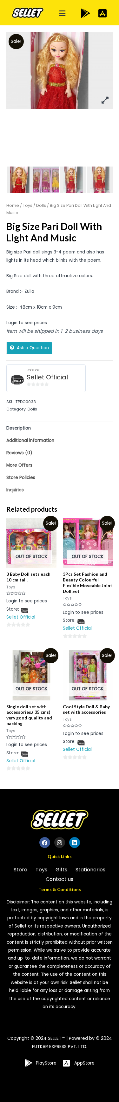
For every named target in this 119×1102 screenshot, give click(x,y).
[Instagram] (59, 842)
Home (12, 205)
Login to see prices (26, 323)
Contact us (59, 879)
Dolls (41, 205)
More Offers (19, 465)
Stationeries (90, 869)
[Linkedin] (74, 842)
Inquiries (15, 490)
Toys (27, 205)
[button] (62, 13)
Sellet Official (47, 377)
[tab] (59, 428)
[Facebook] (44, 842)
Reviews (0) (19, 453)
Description (18, 428)
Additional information (30, 440)
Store (20, 869)
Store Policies (20, 478)
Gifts (61, 869)
